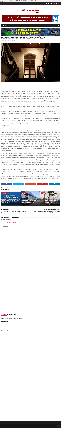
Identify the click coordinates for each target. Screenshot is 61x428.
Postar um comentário (9, 222)
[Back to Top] (58, 426)
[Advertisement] (30, 269)
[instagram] (54, 3)
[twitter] (49, 3)
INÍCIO (4, 25)
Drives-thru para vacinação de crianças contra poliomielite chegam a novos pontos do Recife (50, 200)
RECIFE (13, 40)
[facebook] (46, 3)
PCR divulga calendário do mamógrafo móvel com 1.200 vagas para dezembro (30, 200)
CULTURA (9, 40)
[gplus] (51, 3)
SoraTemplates (22, 426)
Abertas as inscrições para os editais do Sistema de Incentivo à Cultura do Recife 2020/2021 (10, 200)
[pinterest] (56, 3)
